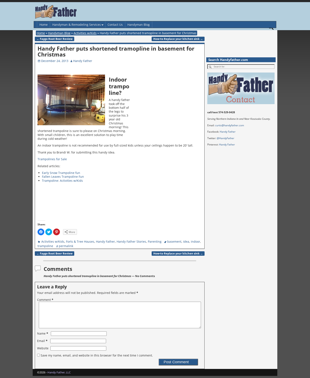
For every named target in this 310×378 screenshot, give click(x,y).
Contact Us (115, 25)
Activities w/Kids (85, 33)
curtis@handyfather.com (229, 125)
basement (174, 241)
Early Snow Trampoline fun (61, 173)
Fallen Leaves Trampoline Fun (63, 177)
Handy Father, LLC (59, 372)
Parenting (155, 241)
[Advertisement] (167, 104)
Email (42, 341)
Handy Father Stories (131, 241)
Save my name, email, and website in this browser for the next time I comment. (97, 355)
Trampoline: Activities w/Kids (62, 181)
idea (186, 241)
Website (43, 348)
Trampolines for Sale (52, 159)
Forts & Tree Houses (80, 241)
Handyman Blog (138, 25)
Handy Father (105, 241)
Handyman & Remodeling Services (76, 25)
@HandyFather (225, 138)
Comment (45, 300)
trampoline (45, 246)
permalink (66, 246)
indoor (195, 241)
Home (43, 25)
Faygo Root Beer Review (54, 39)
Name (42, 333)
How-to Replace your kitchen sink (178, 39)
